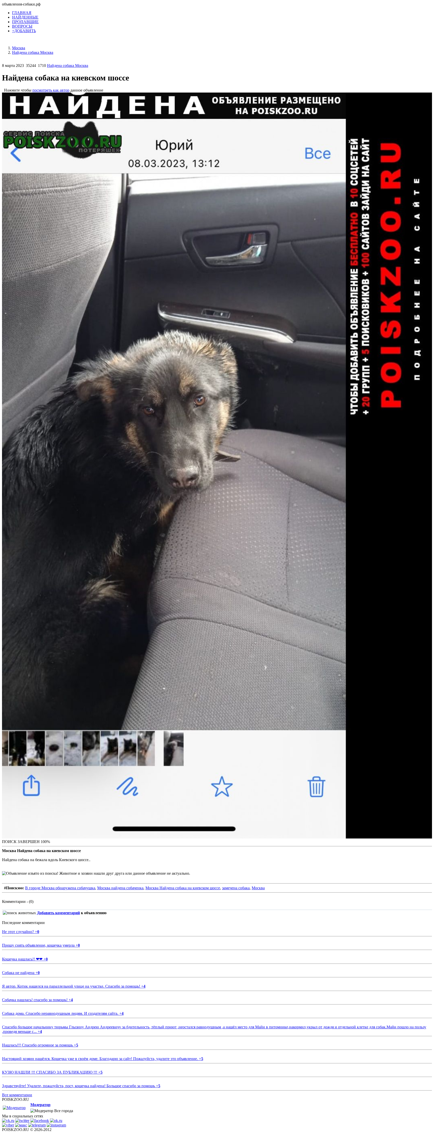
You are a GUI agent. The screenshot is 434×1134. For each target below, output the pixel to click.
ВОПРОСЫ (22, 26)
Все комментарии (17, 1095)
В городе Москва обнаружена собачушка (60, 888)
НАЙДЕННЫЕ (25, 17)
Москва (258, 888)
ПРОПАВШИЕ (25, 22)
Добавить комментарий (58, 913)
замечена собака (236, 888)
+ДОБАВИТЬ (24, 31)
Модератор (40, 1105)
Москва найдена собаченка (120, 888)
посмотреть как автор (50, 90)
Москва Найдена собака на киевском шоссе (182, 888)
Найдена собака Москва (67, 65)
